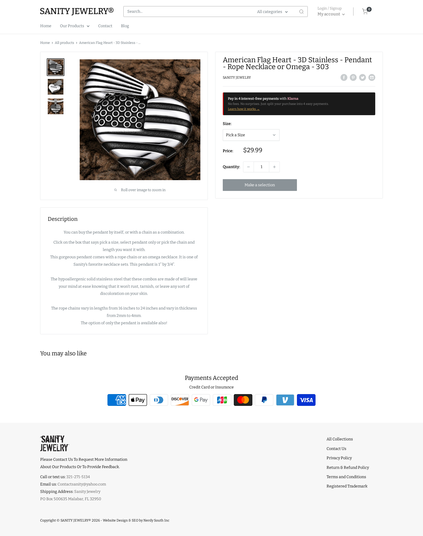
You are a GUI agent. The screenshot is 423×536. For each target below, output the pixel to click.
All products (64, 43)
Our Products (72, 26)
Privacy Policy (339, 458)
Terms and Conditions (346, 476)
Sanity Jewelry (237, 77)
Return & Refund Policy (348, 467)
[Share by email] (371, 77)
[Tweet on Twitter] (362, 77)
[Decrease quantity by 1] (248, 167)
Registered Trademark (347, 486)
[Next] (201, 119)
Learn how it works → (244, 109)
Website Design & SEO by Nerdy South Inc (136, 520)
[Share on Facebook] (344, 77)
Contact (105, 26)
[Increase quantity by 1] (274, 167)
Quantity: (231, 166)
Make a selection (260, 185)
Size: (227, 123)
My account (329, 14)
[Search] (301, 11)
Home (45, 26)
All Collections (340, 439)
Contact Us (336, 448)
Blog (125, 26)
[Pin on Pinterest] (353, 77)
